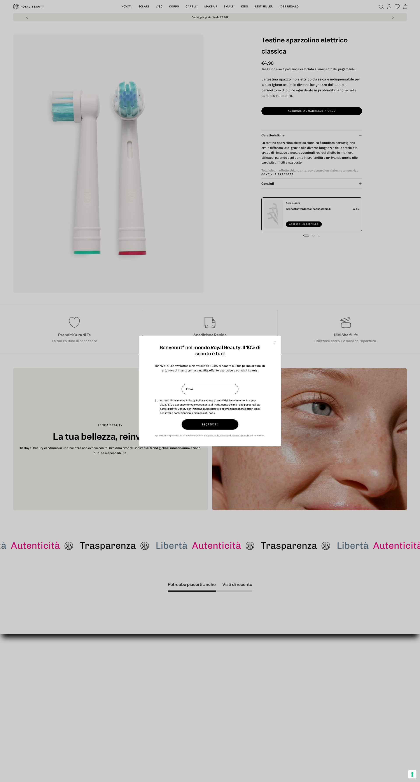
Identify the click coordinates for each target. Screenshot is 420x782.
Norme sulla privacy (217, 435)
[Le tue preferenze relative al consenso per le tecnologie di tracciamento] (412, 774)
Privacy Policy (194, 400)
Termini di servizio (241, 435)
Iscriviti (210, 424)
